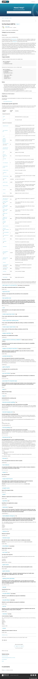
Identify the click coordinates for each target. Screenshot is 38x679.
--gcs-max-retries (5, 143)
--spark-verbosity (5, 185)
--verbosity (4, 271)
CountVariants (4, 659)
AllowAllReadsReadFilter (8, 101)
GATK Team (7, 26)
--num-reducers (5, 162)
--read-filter (4, 241)
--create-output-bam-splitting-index (5, 206)
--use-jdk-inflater (5, 267)
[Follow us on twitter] (31, 675)
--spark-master (5, 182)
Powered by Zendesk (33, 678)
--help (4, 151)
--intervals (4, 158)
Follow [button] (18, 24)
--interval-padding (6, 232)
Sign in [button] (34, 1)
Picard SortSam (14, 39)
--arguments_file (5, 125)
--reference (4, 172)
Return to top (4, 650)
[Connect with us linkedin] (35, 675)
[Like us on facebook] (33, 675)
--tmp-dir (4, 262)
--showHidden (5, 277)
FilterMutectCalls (5, 655)
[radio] (16, 646)
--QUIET (4, 238)
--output (4, 119)
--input (4, 116)
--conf (4, 136)
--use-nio (4, 189)
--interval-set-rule (5, 235)
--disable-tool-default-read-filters (5, 218)
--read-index (5, 246)
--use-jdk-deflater (5, 264)
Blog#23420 (15, 41)
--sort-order (4, 178)
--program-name (5, 170)
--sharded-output (5, 176)
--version (4, 193)
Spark (3, 661)
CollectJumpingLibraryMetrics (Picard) (8, 657)
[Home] (5, 1)
